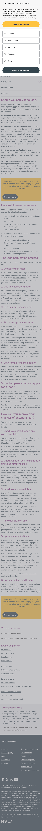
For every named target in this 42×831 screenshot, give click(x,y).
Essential (10, 34)
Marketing (11, 47)
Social (9, 61)
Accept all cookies (21, 24)
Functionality (12, 54)
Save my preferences (21, 70)
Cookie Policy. (31, 18)
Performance (12, 40)
